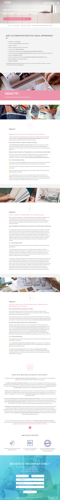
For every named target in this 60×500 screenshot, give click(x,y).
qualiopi (47, 448)
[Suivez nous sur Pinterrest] (42, 3)
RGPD (57, 497)
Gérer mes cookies (54, 498)
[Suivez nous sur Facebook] (33, 3)
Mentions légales (51, 497)
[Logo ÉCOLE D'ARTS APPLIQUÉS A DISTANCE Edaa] (5, 2)
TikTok (10, 178)
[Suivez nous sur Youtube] (40, 3)
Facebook (42, 176)
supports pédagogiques (22, 162)
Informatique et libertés (40, 489)
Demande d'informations (17, 18)
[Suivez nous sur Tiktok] (38, 3)
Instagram (47, 176)
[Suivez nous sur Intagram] (36, 3)
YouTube (15, 178)
